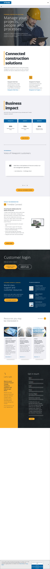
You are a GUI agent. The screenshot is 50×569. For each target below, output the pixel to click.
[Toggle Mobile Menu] (48, 2)
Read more (22, 356)
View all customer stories (25, 190)
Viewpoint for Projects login (25, 267)
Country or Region (35, 405)
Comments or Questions (34, 411)
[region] (25, 173)
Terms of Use (21, 563)
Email (32, 393)
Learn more (9, 243)
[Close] (48, 564)
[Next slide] (27, 185)
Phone (32, 399)
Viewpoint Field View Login (10, 267)
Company (33, 388)
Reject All (37, 565)
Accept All (37, 567)
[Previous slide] (22, 185)
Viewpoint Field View (13, 90)
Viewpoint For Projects (35, 90)
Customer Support (11, 300)
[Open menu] (1, 6)
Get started (7, 356)
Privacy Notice (39, 430)
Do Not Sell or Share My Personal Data (37, 563)
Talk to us (25, 138)
